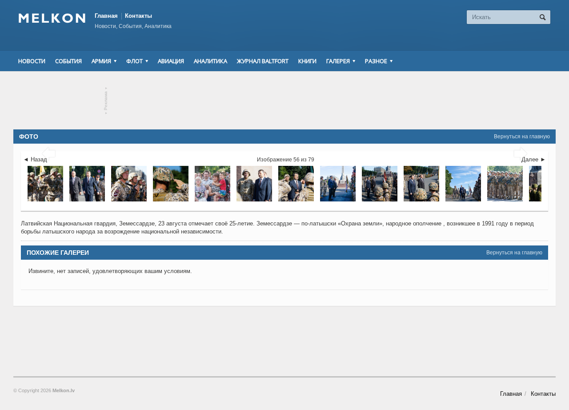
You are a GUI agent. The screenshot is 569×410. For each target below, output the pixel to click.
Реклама (106, 100)
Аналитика (210, 61)
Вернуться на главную (522, 136)
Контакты (138, 15)
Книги (307, 61)
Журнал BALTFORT (263, 61)
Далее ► (533, 159)
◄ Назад (35, 159)
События (68, 61)
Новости (31, 61)
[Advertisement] (284, 100)
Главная (106, 15)
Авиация (171, 61)
